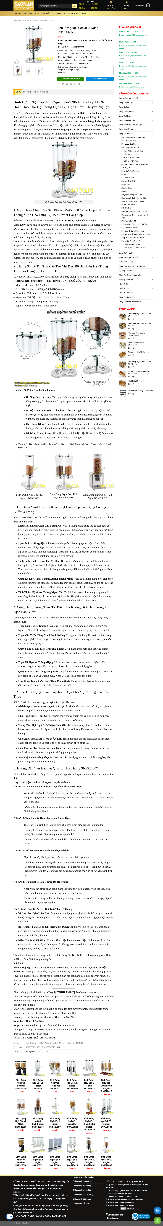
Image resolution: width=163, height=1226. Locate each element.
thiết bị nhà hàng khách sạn (45, 1013)
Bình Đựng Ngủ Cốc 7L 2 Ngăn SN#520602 (72, 1084)
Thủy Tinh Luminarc (127, 297)
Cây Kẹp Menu (126, 154)
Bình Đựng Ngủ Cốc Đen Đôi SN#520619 (20, 1084)
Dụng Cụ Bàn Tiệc (126, 103)
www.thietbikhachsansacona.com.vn (129, 1199)
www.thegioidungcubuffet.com (126, 1205)
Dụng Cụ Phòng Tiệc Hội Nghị (130, 125)
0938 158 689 (133, 52)
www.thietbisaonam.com (124, 1202)
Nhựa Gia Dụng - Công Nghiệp (130, 275)
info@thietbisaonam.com (37, 1051)
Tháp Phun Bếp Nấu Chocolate (132, 238)
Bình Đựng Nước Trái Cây (130, 148)
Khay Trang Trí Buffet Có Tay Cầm (133, 198)
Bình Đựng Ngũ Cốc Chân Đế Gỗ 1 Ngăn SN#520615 (89, 1124)
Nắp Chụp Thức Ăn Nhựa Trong (132, 231)
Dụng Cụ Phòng (125, 116)
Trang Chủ (18, 13)
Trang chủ (17, 20)
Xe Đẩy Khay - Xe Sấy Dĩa (130, 244)
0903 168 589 (132, 63)
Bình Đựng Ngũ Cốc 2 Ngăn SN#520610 (72, 1161)
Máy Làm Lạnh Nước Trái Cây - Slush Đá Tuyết (135, 216)
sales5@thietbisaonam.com (136, 66)
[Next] (49, 45)
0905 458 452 (92, 8)
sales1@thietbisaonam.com (136, 45)
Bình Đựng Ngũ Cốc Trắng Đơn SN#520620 (72, 1122)
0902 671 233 (132, 73)
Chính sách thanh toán (82, 1181)
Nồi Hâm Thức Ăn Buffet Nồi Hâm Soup (135, 234)
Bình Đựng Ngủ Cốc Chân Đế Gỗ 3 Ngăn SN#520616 (106, 1086)
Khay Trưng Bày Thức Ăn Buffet (132, 201)
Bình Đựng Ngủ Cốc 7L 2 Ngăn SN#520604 (106, 1122)
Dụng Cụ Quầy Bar (126, 129)
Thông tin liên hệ (41, 92)
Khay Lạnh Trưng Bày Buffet (131, 195)
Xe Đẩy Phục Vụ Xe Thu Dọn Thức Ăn (134, 248)
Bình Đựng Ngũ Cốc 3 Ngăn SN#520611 (89, 1084)
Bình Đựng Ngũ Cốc (47, 20)
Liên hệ (83, 13)
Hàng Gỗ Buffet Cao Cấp (130, 171)
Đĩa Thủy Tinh (126, 168)
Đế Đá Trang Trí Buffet (129, 161)
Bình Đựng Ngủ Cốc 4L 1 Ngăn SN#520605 (106, 1161)
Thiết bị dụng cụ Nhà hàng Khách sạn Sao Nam (50, 1017)
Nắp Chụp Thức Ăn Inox (129, 228)
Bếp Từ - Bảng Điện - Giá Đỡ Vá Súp (134, 137)
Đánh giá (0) (27, 92)
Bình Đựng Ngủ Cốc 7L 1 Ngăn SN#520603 (38, 1084)
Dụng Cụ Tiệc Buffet (30, 20)
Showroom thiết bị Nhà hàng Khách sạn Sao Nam (47, 1025)
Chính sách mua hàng (82, 1186)
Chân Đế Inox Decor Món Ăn (131, 158)
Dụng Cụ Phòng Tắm (127, 120)
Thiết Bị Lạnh (124, 288)
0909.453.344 (130, 42)
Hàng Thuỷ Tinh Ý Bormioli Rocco (132, 266)
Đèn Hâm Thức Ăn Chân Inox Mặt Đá (134, 164)
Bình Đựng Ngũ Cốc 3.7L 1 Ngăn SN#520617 (38, 1122)
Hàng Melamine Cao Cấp (129, 257)
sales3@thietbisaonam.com (136, 56)
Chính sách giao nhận (82, 1190)
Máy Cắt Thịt (126, 208)
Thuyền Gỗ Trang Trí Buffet (131, 241)
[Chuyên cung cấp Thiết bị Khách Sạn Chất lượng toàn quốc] (23, 5)
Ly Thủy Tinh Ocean (126, 271)
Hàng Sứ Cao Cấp (126, 262)
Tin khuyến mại (59, 13)
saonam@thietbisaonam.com (136, 87)
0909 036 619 (133, 83)
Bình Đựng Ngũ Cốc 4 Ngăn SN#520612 (38, 1161)
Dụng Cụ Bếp (124, 107)
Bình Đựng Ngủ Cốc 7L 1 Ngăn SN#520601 (89, 1161)
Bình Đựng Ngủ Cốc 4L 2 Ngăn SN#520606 (20, 1122)
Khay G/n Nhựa (126, 188)
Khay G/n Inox (126, 184)
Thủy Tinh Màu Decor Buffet (130, 302)
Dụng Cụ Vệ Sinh (125, 253)
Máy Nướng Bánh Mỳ (129, 221)
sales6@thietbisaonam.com (136, 76)
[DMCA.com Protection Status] (128, 1208)
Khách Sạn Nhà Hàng (81, 996)
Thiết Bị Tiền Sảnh (126, 293)
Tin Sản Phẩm (72, 13)
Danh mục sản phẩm (42, 13)
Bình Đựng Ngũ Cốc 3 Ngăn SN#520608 (55, 1161)
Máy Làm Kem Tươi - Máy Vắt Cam (134, 211)
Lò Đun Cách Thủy (128, 205)
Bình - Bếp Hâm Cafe (128, 141)
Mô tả (18, 92)
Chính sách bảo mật (81, 1203)
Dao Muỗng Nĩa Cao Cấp (129, 98)
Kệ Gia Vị (124, 174)
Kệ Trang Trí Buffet (128, 178)
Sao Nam (26, 1223)
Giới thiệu (28, 13)
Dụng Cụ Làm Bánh (126, 111)
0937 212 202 (93, 4)
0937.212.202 (132, 31)
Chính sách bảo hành (82, 1199)
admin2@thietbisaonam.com (136, 35)
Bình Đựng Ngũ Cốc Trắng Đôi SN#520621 (55, 1084)
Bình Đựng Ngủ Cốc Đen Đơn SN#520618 (20, 1161)
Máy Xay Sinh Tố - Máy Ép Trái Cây (134, 224)
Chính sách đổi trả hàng (83, 1194)
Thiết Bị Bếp (124, 284)
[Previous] (17, 45)
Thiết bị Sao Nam (35, 1021)
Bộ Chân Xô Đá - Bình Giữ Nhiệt (132, 151)
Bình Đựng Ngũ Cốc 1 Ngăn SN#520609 (55, 1122)
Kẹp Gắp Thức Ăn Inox (129, 181)
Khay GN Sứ (125, 191)
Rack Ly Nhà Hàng (126, 279)
